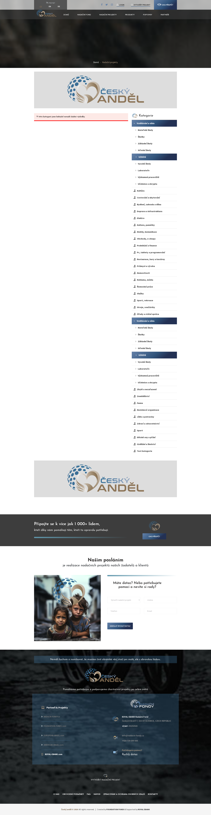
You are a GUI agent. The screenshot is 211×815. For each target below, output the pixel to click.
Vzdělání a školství (146, 444)
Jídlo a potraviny (145, 416)
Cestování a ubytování (148, 197)
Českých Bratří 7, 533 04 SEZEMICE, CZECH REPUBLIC (146, 721)
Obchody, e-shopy (146, 238)
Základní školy (144, 143)
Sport (139, 430)
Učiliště (142, 157)
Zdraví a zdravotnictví (147, 423)
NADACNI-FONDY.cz (52, 716)
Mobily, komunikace (146, 231)
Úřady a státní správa (147, 314)
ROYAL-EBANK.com (53, 754)
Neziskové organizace (147, 409)
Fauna (139, 403)
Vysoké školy (144, 163)
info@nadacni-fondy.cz (133, 735)
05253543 (129, 726)
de (59, 6)
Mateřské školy (145, 130)
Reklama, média (144, 279)
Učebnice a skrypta (147, 183)
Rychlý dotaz (129, 754)
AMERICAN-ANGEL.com (53, 745)
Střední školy (144, 150)
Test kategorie (144, 451)
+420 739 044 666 (130, 741)
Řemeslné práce (144, 286)
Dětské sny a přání (145, 437)
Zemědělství (142, 396)
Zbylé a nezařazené (146, 389)
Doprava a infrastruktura (149, 211)
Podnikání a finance (146, 245)
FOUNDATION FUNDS (115, 809)
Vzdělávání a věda (145, 123)
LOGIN (121, 5)
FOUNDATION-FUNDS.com (55, 726)
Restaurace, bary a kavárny (150, 259)
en (50, 6)
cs (41, 6)
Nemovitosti (143, 273)
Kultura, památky (145, 225)
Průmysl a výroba (145, 266)
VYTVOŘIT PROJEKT (141, 5)
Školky (141, 136)
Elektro (140, 218)
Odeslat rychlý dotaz (120, 626)
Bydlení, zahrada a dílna (148, 204)
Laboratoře (143, 170)
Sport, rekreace (144, 300)
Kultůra (140, 190)
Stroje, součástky (145, 307)
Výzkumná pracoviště (148, 177)
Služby (140, 293)
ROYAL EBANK (144, 809)
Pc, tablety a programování (150, 252)
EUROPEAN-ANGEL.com (54, 735)
